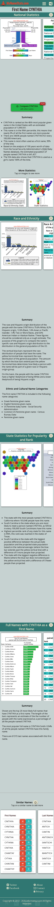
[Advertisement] (27, 83)
